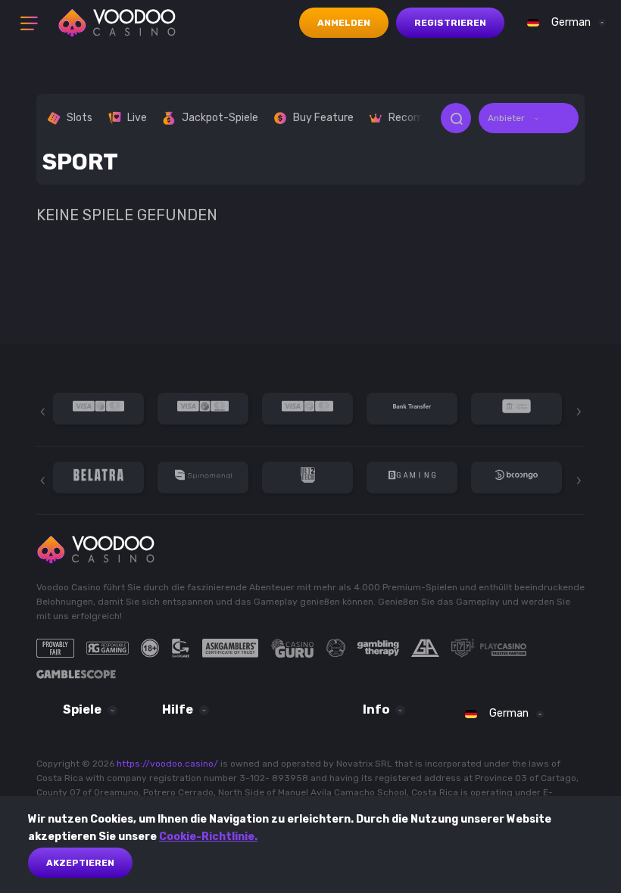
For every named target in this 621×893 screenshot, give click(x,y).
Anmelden (343, 22)
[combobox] (562, 22)
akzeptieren (80, 862)
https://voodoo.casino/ (167, 763)
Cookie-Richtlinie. (208, 836)
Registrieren (450, 22)
